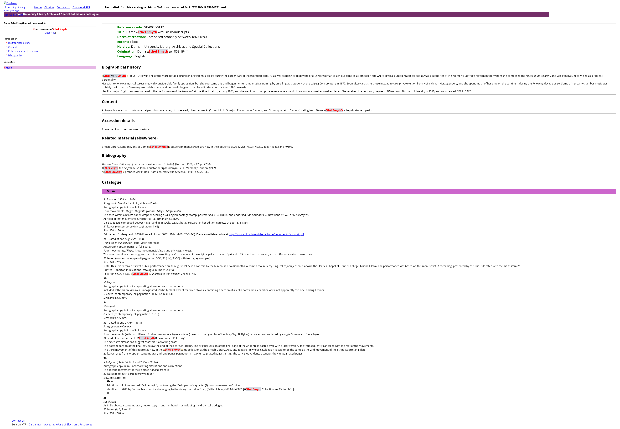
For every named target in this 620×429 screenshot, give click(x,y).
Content (12, 47)
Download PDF (81, 7)
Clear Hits (50, 32)
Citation (49, 7)
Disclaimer (35, 424)
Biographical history (19, 42)
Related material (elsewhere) (23, 51)
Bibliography (15, 55)
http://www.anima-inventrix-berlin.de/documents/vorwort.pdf (266, 234)
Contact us (63, 7)
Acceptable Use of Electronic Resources (68, 424)
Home (38, 7)
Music (9, 67)
